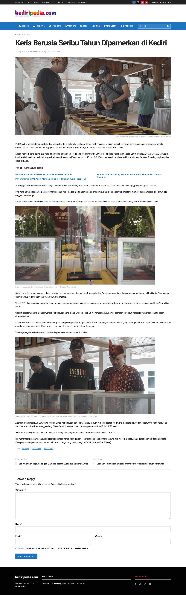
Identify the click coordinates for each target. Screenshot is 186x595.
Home (17, 34)
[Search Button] (168, 26)
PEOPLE (54, 2)
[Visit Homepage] (35, 13)
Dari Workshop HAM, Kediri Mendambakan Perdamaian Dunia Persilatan (50, 179)
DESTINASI (45, 2)
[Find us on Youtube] (146, 2)
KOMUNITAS (71, 2)
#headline (36, 449)
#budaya (25, 449)
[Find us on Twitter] (138, 2)
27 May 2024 (20, 52)
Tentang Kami (60, 584)
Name (18, 524)
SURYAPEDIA (82, 2)
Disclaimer (46, 584)
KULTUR (61, 2)
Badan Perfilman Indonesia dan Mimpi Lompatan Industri (43, 174)
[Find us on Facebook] (134, 2)
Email (18, 536)
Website (98, 536)
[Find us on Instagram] (142, 2)
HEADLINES (19, 2)
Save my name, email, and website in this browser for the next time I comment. (53, 548)
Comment (20, 490)
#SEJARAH (48, 449)
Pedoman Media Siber (77, 584)
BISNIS (28, 2)
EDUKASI (36, 2)
